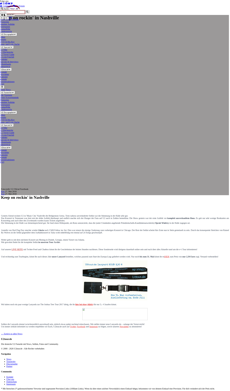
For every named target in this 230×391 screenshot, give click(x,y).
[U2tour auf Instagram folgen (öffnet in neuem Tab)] (4, 3)
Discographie (12, 364)
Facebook (81, 326)
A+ (6, 18)
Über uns (10, 379)
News (8, 90)
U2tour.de (4, 69)
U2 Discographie (7, 35)
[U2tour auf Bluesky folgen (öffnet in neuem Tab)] (9, 3)
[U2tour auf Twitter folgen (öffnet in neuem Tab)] (1, 3)
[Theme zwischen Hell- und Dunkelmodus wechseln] (3, 15)
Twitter (73, 326)
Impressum (11, 384)
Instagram (93, 326)
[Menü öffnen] (2, 86)
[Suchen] (27, 11)
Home (2, 90)
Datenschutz (11, 382)
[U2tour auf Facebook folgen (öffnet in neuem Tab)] (6, 3)
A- (2, 18)
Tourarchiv (11, 361)
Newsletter (124, 326)
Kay (3, 191)
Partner (9, 366)
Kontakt (9, 377)
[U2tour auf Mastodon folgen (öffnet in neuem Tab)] (12, 3)
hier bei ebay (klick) (84, 304)
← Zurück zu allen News (11, 334)
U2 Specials (5, 47)
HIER (166, 257)
